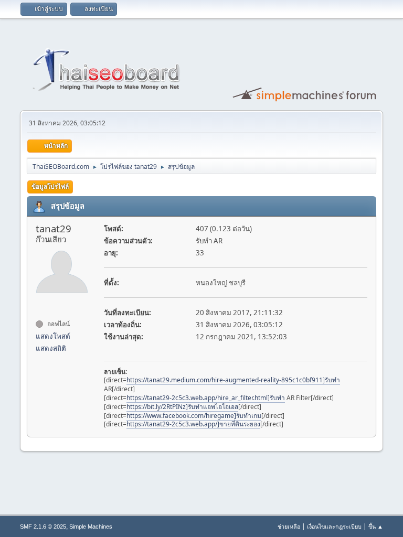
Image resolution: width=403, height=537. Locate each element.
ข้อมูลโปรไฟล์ (50, 186)
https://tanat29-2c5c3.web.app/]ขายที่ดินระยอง (193, 424)
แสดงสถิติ (51, 348)
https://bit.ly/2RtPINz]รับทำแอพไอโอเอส (182, 406)
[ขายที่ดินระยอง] (40, 305)
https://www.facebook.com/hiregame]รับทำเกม (193, 415)
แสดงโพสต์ (53, 336)
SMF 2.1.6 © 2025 (43, 526)
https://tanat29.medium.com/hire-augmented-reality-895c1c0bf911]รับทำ (233, 379)
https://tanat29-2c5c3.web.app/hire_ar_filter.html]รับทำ (205, 397)
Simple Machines (90, 526)
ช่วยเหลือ (289, 526)
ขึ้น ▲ (375, 526)
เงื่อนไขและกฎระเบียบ (334, 526)
